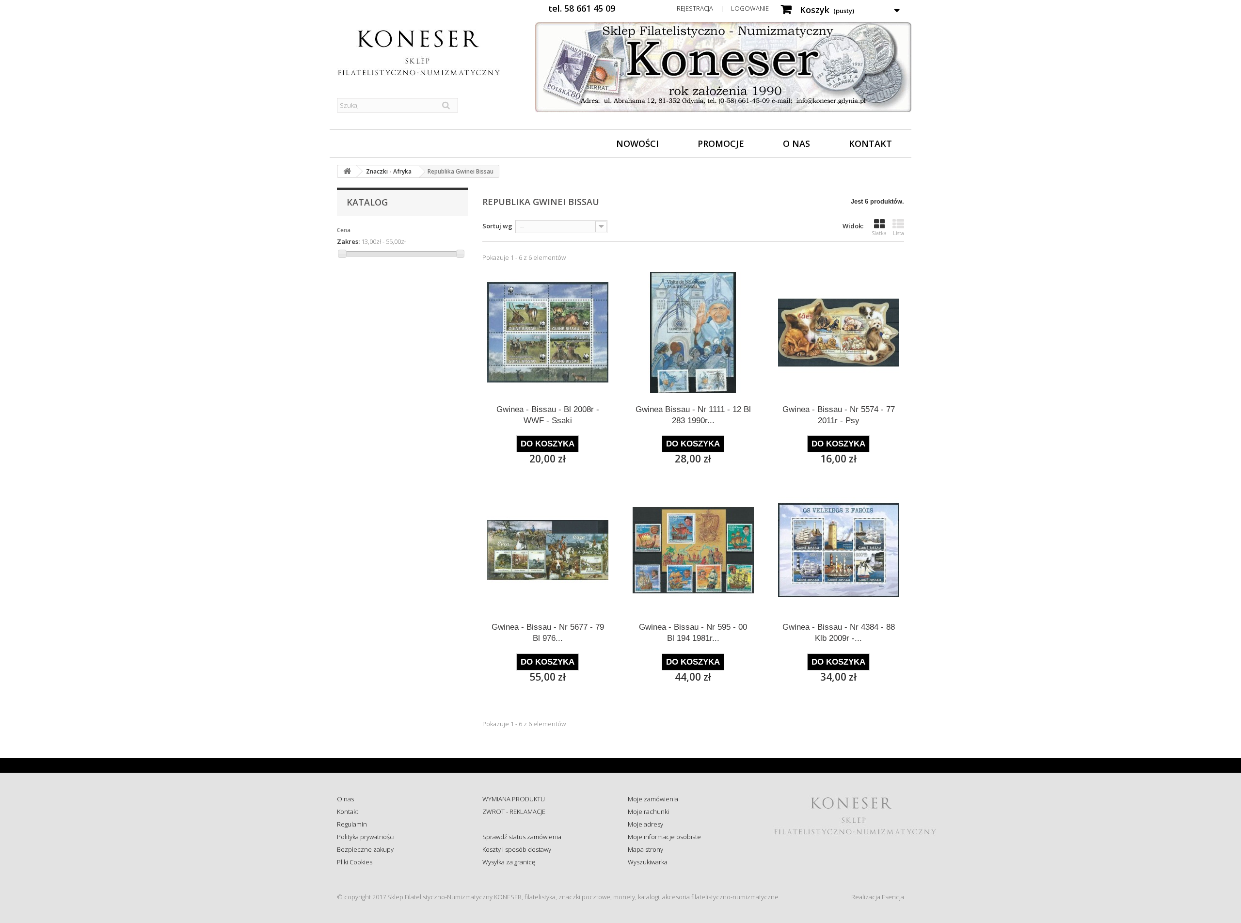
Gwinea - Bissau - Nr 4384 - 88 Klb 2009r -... (838, 632)
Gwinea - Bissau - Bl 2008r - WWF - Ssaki (547, 415)
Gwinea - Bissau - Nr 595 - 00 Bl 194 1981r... (693, 632)
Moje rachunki (648, 811)
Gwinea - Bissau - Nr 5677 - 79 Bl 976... (548, 632)
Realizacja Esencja (877, 896)
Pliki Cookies (354, 862)
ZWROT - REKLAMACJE (513, 811)
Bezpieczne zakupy (365, 849)
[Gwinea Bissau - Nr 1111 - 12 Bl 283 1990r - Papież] (693, 332)
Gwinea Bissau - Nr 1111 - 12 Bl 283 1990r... (693, 415)
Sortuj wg (497, 226)
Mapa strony (645, 849)
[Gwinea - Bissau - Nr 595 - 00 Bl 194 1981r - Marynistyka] (693, 550)
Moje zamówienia (653, 799)
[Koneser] (426, 53)
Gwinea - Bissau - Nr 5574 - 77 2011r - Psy (838, 415)
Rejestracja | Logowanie (723, 8)
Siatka (879, 233)
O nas (796, 143)
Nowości (637, 143)
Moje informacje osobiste (664, 836)
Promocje (721, 143)
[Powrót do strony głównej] (347, 171)
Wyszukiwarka (648, 862)
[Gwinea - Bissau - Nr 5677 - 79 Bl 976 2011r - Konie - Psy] (548, 550)
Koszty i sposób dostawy (516, 849)
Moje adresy (645, 824)
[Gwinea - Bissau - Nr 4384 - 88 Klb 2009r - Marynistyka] (839, 550)
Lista (898, 233)
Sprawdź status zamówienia (521, 836)
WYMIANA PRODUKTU (513, 799)
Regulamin (352, 824)
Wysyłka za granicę (508, 862)
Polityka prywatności (366, 836)
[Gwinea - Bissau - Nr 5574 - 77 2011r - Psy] (839, 332)
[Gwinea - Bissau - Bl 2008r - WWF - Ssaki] (548, 332)
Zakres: (348, 241)
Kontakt (870, 143)
